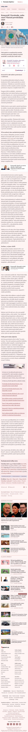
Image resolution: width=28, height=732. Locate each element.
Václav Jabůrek (18, 591)
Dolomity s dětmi (4, 687)
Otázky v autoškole (18, 685)
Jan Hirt (16, 655)
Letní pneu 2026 (18, 678)
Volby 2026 (4, 6)
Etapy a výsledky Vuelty (19, 653)
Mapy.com (13, 691)
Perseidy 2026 (4, 693)
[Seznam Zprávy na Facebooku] (8, 724)
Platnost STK (17, 687)
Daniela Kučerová (19, 600)
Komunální (3, 9)
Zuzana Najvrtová (16, 566)
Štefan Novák (18, 565)
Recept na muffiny (18, 667)
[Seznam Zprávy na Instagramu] (14, 724)
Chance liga (3, 665)
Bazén (10, 696)
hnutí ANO (23, 464)
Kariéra (17, 710)
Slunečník (6, 697)
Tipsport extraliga (4, 668)
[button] (14, 37)
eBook (4, 27)
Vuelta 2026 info (18, 652)
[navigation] (2, 2)
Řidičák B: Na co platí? (19, 683)
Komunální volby (4, 660)
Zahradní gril (11, 699)
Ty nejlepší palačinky (19, 665)
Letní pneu (12, 704)
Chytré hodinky (10, 706)
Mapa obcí (9, 479)
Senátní (8, 9)
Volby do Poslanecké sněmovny (17, 492)
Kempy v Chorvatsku (5, 678)
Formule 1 (3, 672)
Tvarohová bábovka (18, 670)
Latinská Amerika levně (6, 685)
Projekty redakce (17, 481)
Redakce (10, 711)
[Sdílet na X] (26, 487)
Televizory (23, 704)
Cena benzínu (11, 693)
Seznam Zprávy (17, 573)
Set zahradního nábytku (18, 697)
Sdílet (9, 27)
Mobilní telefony (15, 702)
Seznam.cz (20, 1)
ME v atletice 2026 (5, 670)
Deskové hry (17, 704)
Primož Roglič (17, 659)
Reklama (15, 711)
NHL (2, 674)
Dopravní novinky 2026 (19, 682)
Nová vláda (24, 476)
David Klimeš (9, 22)
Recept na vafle (18, 672)
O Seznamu (11, 710)
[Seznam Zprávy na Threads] (17, 724)
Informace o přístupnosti (13, 713)
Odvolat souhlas (7, 719)
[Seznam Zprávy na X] (11, 724)
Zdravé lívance (18, 668)
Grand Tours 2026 (18, 660)
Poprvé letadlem (4, 680)
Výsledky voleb (4, 655)
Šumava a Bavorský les (5, 682)
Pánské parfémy (17, 706)
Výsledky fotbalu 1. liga (5, 667)
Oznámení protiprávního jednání (13, 714)
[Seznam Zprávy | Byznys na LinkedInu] (20, 724)
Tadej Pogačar (17, 657)
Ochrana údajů (21, 711)
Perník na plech (18, 674)
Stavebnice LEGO (22, 702)
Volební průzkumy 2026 (6, 653)
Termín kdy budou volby (6, 657)
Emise (21, 493)
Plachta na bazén (15, 696)
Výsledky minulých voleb (18, 483)
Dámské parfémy (5, 704)
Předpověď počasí (20, 691)
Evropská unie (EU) (14, 493)
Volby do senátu (4, 659)
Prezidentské (14, 9)
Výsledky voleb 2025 (6, 476)
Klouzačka (11, 697)
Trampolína (22, 696)
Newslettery (22, 717)
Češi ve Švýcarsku (4, 683)
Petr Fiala (10, 495)
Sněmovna (8, 483)
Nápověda (21, 710)
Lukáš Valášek (18, 583)
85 (13, 27)
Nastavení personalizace (18, 719)
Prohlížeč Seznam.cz (9, 716)
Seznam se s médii (6, 717)
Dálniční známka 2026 (19, 680)
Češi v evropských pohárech (20, 693)
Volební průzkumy (21, 9)
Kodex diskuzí (15, 717)
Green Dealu (10, 139)
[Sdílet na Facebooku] (24, 487)
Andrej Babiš (4, 495)
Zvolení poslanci (16, 476)
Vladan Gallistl (18, 607)
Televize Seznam (19, 716)
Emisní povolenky (5, 493)
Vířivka (16, 699)
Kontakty (5, 711)
